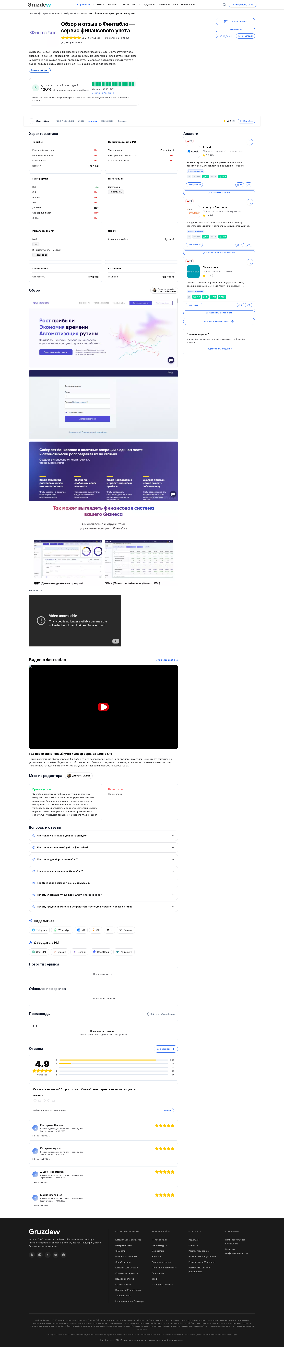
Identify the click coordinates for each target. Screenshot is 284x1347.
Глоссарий (158, 1273)
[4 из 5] (49, 1100)
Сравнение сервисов (126, 1273)
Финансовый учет (64, 13)
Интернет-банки (123, 1245)
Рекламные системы (126, 1256)
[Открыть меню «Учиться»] (169, 4)
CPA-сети (120, 1251)
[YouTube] (56, 1255)
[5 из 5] (53, 1100)
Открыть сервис (238, 21)
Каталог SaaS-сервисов (128, 1239)
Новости (156, 1256)
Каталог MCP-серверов (128, 1290)
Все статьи (158, 1251)
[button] (103, 707)
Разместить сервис (199, 1251)
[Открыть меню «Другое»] (154, 4)
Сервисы (46, 13)
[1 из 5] (35, 1100)
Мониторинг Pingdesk (102, 93)
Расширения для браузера (129, 1301)
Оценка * (38, 1095)
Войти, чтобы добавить (163, 1014)
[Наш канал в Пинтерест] (63, 1255)
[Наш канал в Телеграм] (32, 1255)
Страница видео (165, 659)
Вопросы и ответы (161, 1262)
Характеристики (65, 121)
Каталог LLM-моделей (127, 1267)
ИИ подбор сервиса (162, 1284)
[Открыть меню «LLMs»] (129, 4)
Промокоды (107, 121)
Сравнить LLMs (123, 1284)
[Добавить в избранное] (250, 142)
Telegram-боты (123, 1295)
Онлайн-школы (123, 1262)
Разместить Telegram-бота (203, 1256)
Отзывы (122, 121)
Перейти (248, 121)
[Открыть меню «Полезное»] (194, 4)
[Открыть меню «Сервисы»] (90, 4)
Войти (167, 1110)
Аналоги (92, 121)
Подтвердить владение (219, 348)
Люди (155, 1278)
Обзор (81, 121)
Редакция (194, 1239)
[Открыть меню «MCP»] (140, 4)
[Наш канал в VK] (40, 1255)
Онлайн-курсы (159, 1245)
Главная (33, 13)
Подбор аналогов (124, 1278)
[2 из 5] (40, 1100)
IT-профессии (159, 1239)
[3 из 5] (44, 1100)
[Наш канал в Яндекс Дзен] (48, 1255)
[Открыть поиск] (224, 4)
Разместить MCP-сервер (202, 1262)
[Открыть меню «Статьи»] (104, 4)
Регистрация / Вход (242, 4)
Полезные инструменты (164, 1267)
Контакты (193, 1245)
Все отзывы (163, 1049)
